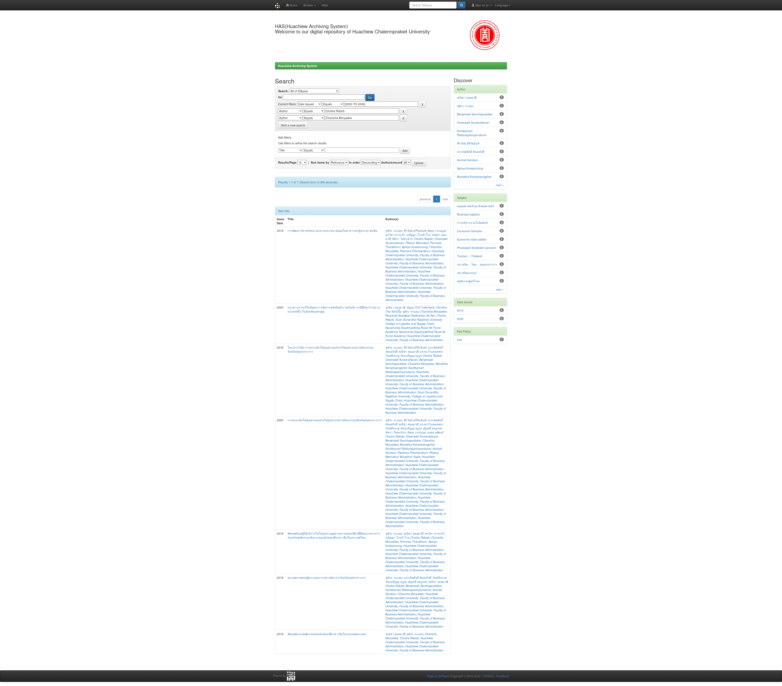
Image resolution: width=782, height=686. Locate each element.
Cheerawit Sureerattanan (401, 360)
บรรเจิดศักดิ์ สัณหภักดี (417, 577)
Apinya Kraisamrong (415, 247)
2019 (460, 310)
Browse (308, 5)
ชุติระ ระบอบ (393, 231)
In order (354, 162)
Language (501, 5)
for (280, 97)
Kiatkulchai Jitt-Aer (423, 315)
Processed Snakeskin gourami (476, 248)
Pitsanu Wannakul (416, 243)
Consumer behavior (469, 231)
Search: (283, 91)
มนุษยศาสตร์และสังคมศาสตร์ (475, 206)
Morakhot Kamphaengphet (417, 444)
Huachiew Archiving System (297, 66)
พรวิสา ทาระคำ (395, 235)
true (459, 340)
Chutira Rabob (423, 239)
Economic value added (471, 239)
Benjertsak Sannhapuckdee (403, 440)
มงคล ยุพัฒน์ (435, 432)
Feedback (502, 676)
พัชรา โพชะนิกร (402, 239)
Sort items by (320, 162)
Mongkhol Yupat (410, 457)
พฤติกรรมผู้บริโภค (468, 281)
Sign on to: (482, 5)
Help (325, 5)
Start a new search (293, 125)
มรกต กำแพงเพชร (431, 351)
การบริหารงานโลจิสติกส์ (472, 223)
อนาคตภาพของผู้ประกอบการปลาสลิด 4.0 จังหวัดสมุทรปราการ (327, 577)
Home (293, 5)
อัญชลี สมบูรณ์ (432, 428)
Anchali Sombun (467, 160)
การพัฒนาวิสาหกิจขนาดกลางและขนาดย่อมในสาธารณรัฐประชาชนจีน (332, 231)
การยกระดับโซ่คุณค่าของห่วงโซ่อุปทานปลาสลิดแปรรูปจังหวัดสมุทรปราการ (335, 420)
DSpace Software (438, 676)
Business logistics (468, 214)
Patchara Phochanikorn (415, 251)
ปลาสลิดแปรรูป (467, 273)
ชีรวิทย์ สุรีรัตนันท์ (414, 231)
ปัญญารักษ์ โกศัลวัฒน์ (420, 307)
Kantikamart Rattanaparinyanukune (404, 370)
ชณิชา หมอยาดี (395, 307)
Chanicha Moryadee (434, 311)
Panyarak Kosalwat (397, 315)
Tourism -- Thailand (469, 256)
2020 (460, 319)
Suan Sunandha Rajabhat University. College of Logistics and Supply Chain (414, 321)
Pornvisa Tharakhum (413, 541)
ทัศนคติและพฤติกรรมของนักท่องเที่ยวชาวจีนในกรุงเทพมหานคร (327, 634)
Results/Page (287, 162)
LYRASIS (488, 676)
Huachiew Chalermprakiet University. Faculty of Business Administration (415, 255)
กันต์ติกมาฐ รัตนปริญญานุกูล (403, 355)
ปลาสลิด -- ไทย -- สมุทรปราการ (477, 264)
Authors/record (391, 162)
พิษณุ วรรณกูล (436, 231)
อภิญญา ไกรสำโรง (418, 235)
